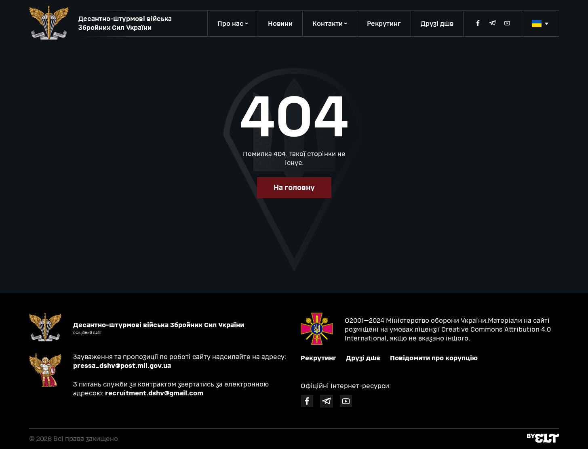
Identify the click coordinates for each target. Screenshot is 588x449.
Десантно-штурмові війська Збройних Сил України (125, 23)
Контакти (327, 23)
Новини (280, 23)
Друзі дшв (437, 23)
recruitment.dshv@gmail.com (154, 393)
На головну (294, 187)
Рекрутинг (384, 23)
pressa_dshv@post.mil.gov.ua (122, 366)
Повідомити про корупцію (434, 358)
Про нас (230, 23)
